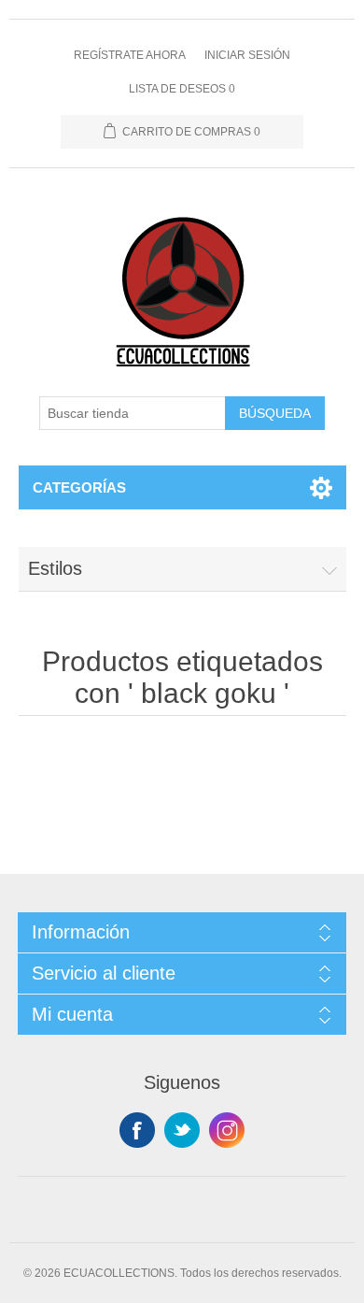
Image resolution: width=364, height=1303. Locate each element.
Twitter (182, 1130)
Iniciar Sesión (247, 55)
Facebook (137, 1130)
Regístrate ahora (130, 55)
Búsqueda (275, 413)
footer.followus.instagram (227, 1130)
